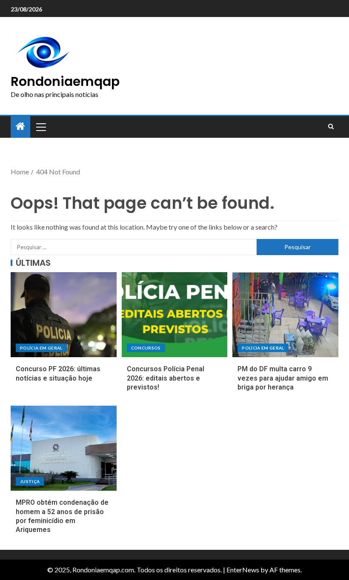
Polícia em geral (41, 347)
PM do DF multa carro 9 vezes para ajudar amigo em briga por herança (282, 378)
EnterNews (242, 570)
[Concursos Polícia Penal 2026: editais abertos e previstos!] (175, 314)
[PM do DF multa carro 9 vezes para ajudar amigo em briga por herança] (285, 314)
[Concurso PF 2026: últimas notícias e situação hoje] (64, 314)
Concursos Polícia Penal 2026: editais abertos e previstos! (165, 378)
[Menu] (40, 126)
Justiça (30, 481)
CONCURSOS (146, 347)
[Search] (331, 127)
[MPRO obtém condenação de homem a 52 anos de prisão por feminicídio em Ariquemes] (64, 448)
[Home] (20, 126)
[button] (40, 126)
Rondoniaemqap (65, 81)
